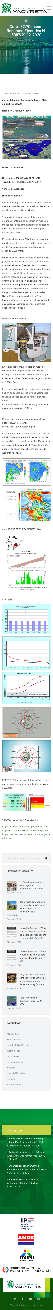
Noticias (29, 40)
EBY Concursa (14, 1039)
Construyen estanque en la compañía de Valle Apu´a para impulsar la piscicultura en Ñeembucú (26, 908)
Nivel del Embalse (30, 93)
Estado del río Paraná (17, 1045)
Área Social (12, 1033)
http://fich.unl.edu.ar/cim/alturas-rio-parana (25, 830)
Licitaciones (13, 1056)
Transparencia (14, 1084)
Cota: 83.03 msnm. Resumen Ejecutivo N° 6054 (31, 1000)
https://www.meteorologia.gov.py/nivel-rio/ (25, 826)
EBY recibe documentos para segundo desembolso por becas (31, 885)
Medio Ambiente (15, 1061)
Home (19, 40)
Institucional (13, 1050)
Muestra (11, 1067)
